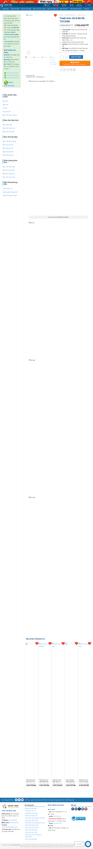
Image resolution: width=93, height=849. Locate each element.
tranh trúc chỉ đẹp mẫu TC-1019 (57, 781)
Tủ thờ (5, 108)
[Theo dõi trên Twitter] (82, 809)
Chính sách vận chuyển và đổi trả (35, 818)
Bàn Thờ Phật (15, 8)
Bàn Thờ (5, 8)
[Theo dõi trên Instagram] (76, 809)
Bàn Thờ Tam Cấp (9, 177)
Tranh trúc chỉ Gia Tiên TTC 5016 (30, 781)
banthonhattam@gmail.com (10, 827)
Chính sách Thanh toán (32, 827)
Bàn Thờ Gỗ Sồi (8, 155)
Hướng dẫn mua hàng (12, 75)
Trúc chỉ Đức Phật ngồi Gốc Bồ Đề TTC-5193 (71, 781)
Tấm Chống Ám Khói (10, 195)
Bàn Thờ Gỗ (63, 8)
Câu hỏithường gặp (79, 5)
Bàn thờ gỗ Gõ (8, 148)
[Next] (54, 34)
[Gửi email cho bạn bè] (67, 69)
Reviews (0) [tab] (40, 77)
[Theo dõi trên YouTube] (85, 809)
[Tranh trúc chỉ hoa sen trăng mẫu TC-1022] (85, 710)
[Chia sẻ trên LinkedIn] (74, 69)
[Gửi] (39, 5)
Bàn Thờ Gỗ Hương (9, 141)
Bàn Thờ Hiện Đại (9, 167)
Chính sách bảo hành (12, 73)
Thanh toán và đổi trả (13, 77)
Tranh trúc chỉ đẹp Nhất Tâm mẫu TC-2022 (43, 781)
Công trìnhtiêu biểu (64, 5)
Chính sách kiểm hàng (31, 820)
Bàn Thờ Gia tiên (26, 8)
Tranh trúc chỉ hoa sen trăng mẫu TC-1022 (83, 781)
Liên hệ (86, 8)
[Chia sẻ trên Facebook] (61, 69)
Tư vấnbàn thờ (71, 5)
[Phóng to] (28, 52)
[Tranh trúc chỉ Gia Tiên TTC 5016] (32, 710)
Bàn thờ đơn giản (8, 170)
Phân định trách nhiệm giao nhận (34, 822)
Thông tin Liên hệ (30, 811)
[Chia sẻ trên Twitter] (64, 69)
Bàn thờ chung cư (9, 173)
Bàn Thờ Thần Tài (52, 8)
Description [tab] (30, 77)
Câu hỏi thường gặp (31, 839)
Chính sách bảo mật (31, 832)
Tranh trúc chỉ (7, 188)
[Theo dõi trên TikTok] (79, 809)
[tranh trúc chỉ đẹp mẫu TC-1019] (58, 710)
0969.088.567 (14, 822)
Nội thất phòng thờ (75, 8)
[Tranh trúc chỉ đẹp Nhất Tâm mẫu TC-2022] (45, 710)
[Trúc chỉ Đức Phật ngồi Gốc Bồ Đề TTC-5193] (71, 710)
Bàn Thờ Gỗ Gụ (8, 145)
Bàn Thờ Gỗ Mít (8, 152)
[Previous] (29, 34)
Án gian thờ (7, 111)
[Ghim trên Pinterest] (70, 69)
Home (61, 15)
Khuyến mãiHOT (56, 5)
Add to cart (76, 57)
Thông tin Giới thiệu (30, 808)
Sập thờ (5, 104)
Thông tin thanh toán (31, 815)
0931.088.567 (13, 820)
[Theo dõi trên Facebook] (72, 809)
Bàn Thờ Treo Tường (39, 8)
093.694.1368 (57, 823)
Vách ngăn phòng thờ (10, 192)
